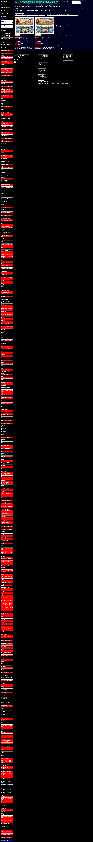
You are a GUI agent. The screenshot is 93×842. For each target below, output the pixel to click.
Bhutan (2, 109)
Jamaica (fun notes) (5, 374)
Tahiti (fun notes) (4, 719)
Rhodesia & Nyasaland (5, 619)
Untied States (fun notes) (6, 796)
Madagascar (3, 431)
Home (2, 4)
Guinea (2, 332)
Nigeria (2, 534)
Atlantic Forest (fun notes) (6, 70)
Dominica (3, 210)
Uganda (2, 755)
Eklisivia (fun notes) (5, 224)
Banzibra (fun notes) (5, 92)
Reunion (2, 611)
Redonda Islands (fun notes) (7, 596)
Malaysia (3, 439)
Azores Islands (4, 80)
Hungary (2, 345)
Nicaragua (3, 531)
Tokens (40, 78)
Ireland (2, 362)
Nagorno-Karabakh (5, 488)
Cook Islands (3, 190)
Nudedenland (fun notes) (6, 543)
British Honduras (4, 131)
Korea (2, 395)
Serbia (2, 663)
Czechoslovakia (4, 202)
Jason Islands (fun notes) (6, 377)
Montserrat (3, 471)
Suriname (3, 709)
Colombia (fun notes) (5, 178)
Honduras (3, 341)
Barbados (3, 93)
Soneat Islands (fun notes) (6, 680)
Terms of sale (3, 9)
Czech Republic (4, 201)
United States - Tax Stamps (6, 792)
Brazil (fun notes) (4, 123)
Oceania (2, 545)
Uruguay (2, 803)
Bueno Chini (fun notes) (6, 138)
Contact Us (3, 12)
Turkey (2, 752)
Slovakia (2, 670)
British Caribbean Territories (7, 126)
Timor (2, 731)
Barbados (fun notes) (5, 95)
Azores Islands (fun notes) (6, 81)
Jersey (2, 379)
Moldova (3, 465)
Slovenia (2, 674)
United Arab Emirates (5, 765)
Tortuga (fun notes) (5, 743)
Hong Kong (3, 343)
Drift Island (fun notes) (5, 215)
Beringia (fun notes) (5, 106)
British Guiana (4, 127)
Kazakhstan (3, 385)
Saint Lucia (3, 638)
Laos (2, 404)
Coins (39, 60)
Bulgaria (2, 140)
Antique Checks (41, 65)
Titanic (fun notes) (5, 732)
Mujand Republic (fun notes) (7, 483)
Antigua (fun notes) (5, 61)
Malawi (2, 433)
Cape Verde (3, 154)
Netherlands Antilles (5, 502)
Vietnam (2, 813)
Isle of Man (3, 365)
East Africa (3, 217)
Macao (2, 426)
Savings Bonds (41, 75)
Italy (2, 368)
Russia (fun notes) (4, 627)
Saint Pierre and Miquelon (6, 642)
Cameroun (3, 149)
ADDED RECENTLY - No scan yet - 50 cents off (6, 45)
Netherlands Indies (5, 509)
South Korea (3, 683)
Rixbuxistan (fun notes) (6, 620)
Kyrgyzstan (3, 401)
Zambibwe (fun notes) (5, 831)
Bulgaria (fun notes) (5, 141)
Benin (2, 104)
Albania (2, 49)
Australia (3, 73)
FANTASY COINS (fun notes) (7, 254)
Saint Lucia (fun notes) (5, 640)
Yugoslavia (3, 826)
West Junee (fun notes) (5, 819)
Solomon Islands (4, 675)
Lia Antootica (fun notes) (6, 414)
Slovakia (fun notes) (5, 672)
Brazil (2, 121)
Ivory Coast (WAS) (5, 371)
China (2, 170)
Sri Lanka (3, 695)
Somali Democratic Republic (7, 677)
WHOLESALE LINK (5, 840)
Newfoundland (4, 528)
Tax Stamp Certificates (43, 77)
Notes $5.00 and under (6, 33)
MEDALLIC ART (4, 457)
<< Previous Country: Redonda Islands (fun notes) (30, 15)
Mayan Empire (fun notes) (6, 456)
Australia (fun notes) (5, 75)
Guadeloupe (3, 325)
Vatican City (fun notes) (6, 810)
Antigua (2, 59)
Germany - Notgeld (5, 299)
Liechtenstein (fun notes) (6, 420)
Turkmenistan (4, 753)
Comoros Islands (4, 180)
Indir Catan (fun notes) (5, 352)
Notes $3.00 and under (6, 36)
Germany (3, 294)
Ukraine (2, 757)
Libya (2, 417)
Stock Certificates (42, 68)
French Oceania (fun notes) (6, 273)
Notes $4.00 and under (6, 35)
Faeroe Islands (4, 248)
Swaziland (3, 711)
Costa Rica (3, 192)
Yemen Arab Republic (5, 823)
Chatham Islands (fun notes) (7, 167)
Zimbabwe (3, 835)
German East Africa (5, 290)
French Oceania (4, 271)
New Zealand (3, 524)
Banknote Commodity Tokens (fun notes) (5, 90)
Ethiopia (2, 241)
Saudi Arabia (3, 656)
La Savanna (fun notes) (5, 403)
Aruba (2, 67)
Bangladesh (3, 88)
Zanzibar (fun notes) (5, 832)
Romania (2, 622)
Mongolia (3, 468)
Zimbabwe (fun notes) (5, 837)
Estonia (2, 239)
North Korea (3, 537)
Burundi (2, 146)
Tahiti (2, 717)
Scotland (2, 658)
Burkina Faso (3, 143)
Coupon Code (67, 2)
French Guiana (4, 266)
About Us (3, 10)
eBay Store (16, 59)
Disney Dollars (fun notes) (6, 207)
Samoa (2, 649)
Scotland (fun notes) (5, 660)
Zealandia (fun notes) (5, 834)
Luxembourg (3, 425)
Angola (2, 55)
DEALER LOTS (4, 204)
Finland (2, 260)
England (2, 230)
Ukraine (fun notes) (5, 758)
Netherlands (3, 499)
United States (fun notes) (6, 771)
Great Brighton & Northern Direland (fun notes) (6, 309)
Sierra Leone (3, 666)
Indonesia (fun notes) (5, 355)
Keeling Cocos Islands (5, 387)
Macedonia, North (5, 429)
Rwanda (2, 631)
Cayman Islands (4, 158)
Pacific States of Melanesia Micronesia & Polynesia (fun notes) (7, 552)
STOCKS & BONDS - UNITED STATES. (5, 703)
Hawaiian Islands (4, 338)
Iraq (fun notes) (4, 360)
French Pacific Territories (6, 274)
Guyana (2, 335)
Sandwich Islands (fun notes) (7, 651)
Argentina (3, 64)
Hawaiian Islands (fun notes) (7, 340)
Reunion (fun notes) (5, 613)
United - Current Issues (6, 764)
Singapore (3, 669)
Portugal (2, 584)
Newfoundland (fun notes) (6, 529)
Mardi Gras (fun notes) (5, 447)
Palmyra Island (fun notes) (6, 558)
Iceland (2, 349)
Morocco (3, 476)
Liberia (2, 415)
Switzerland (3, 714)
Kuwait (2, 400)
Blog (2, 5)
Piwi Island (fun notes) (5, 577)
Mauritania (3, 453)
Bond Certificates (42, 69)
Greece (2, 317)
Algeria (2, 52)
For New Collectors (5, 13)
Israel (2, 366)
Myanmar (3, 486)
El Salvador (3, 229)
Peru (2, 568)
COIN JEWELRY (4, 175)
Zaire (2, 828)
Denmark (3, 206)
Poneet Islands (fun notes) (6, 582)
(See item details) (18, 37)
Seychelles (3, 664)
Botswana (3, 120)
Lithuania (3, 422)
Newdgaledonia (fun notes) (6, 526)
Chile (2, 169)
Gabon (2, 280)
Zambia (2, 829)
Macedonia (3, 428)
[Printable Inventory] (19, 13)
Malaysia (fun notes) (5, 437)
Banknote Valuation (67, 58)
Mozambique (4, 480)
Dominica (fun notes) (5, 212)
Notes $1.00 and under (6, 39)
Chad (2, 166)
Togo (2, 734)
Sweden (2, 712)
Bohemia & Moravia (5, 112)
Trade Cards (41, 80)
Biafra (2, 111)
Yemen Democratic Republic (7, 825)
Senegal (2, 661)
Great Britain (3, 311)
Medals (40, 72)
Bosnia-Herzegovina (5, 118)
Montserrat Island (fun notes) (7, 474)
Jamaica (2, 373)
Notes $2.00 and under (6, 38)
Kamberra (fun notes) (5, 384)
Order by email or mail (5, 7)
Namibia (2, 491)
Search (66, 1)
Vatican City (3, 808)
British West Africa (5, 135)
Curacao (2, 196)
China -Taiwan (4, 172)
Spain (2, 690)
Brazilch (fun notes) (5, 124)
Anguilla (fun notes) (5, 56)
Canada (2, 152)
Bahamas (3, 83)
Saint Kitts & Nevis (5, 634)
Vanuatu (2, 807)
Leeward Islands (4, 409)
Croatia (2, 193)
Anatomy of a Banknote (68, 54)
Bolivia (2, 117)
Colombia (3, 177)
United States (4, 770)
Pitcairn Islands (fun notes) (6, 576)
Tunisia (2, 750)
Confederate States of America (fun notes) (5, 185)
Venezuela (3, 811)
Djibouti (2, 209)
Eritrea (2, 238)
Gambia (2, 284)
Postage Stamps (41, 74)
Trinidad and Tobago (5, 746)
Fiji (1, 258)
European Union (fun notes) (6, 244)
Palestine (3, 556)
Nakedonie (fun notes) (5, 490)
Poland (2, 579)
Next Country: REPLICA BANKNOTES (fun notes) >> (62, 15)
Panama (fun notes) (5, 561)
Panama (2, 559)
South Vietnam (4, 689)
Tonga (2, 738)
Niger (2, 532)
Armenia (2, 66)
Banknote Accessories (43, 62)
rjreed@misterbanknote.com (23, 54)
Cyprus (2, 199)
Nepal (2, 497)
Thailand (2, 729)
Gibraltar (3, 304)
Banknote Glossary (67, 55)
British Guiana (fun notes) (6, 129)
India (2, 351)
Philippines (3, 573)
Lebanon (2, 407)
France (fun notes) (4, 265)
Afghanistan (3, 47)
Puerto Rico (3, 591)
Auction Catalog (42, 70)
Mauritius (3, 454)
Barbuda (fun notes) (5, 97)
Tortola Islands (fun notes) (6, 741)
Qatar (2, 594)
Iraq (1, 359)
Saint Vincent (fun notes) (6, 647)
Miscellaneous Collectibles (44, 66)
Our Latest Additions (5, 32)
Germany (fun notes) (5, 296)
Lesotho (2, 412)
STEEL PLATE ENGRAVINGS (4, 697)
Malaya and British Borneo (6, 436)
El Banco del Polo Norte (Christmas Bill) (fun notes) (6, 227)
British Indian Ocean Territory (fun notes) (5, 133)
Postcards (40, 63)
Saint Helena (3, 633)
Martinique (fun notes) (5, 451)
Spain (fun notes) (4, 692)
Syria (2, 716)
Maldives (3, 440)
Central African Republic (6, 160)
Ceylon (2, 163)
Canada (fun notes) (5, 150)
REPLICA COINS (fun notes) (7, 603)
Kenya (2, 388)
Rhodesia (3, 617)
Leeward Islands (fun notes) (6, 411)
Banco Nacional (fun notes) (6, 86)
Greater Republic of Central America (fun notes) (7, 315)
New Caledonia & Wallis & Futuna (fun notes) (6, 518)
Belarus (2, 98)
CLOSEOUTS (3, 174)
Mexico (2, 459)
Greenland (3, 320)
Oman (2, 546)
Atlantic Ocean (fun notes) (6, 72)
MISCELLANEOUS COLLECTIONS (5, 463)
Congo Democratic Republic (7, 187)
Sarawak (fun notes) (5, 655)
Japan (2, 376)
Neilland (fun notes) (5, 495)
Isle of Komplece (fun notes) (7, 363)
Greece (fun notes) (5, 318)
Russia (2, 625)
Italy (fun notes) (4, 370)
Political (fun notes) (5, 580)
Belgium (2, 101)
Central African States (5, 161)
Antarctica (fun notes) (5, 58)
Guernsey (3, 331)
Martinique (3, 450)
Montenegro (3, 470)
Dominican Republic (5, 213)
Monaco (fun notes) (5, 466)
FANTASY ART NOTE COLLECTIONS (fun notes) (6, 252)
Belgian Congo (4, 100)
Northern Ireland (4, 540)
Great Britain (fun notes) (6, 313)
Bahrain (2, 84)
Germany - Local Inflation (6, 298)
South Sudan (3, 687)
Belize (2, 103)
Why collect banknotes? (68, 60)
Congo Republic (4, 188)
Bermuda (3, 108)
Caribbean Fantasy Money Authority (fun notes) (6, 156)
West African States (5, 814)
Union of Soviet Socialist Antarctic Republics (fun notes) (6, 761)
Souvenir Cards (41, 76)
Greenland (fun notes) (5, 322)
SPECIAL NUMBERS (5, 694)
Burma (2, 144)
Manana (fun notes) (5, 445)
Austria (2, 77)
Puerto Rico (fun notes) (6, 593)
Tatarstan (3, 723)
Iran (1, 357)
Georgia (2, 286)
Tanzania (2, 722)
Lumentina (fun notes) (5, 423)
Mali (2, 442)
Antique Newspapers (43, 81)
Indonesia (3, 354)
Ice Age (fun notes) (5, 348)
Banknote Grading (67, 56)
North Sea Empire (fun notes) (7, 539)
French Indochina (4, 269)
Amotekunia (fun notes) (6, 53)
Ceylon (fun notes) (4, 164)
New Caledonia (4, 516)
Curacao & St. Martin (5, 198)
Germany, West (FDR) (5, 301)
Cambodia (3, 147)
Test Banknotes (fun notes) (6, 728)
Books (39, 71)
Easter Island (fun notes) (6, 220)
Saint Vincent (3, 646)
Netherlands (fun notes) (6, 500)
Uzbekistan (3, 805)
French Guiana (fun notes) (6, 268)
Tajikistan (3, 720)
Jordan (2, 381)
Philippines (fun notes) (5, 574)
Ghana (2, 302)
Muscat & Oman (4, 485)
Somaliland (3, 678)
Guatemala (3, 329)
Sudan (2, 708)
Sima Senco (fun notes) (5, 667)
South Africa (3, 681)
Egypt (2, 223)
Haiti (2, 337)
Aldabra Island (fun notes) (6, 50)
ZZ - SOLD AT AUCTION (6, 839)
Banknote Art (41, 64)
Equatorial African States (6, 232)
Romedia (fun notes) (5, 624)
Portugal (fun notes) (5, 585)
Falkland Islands (4, 250)
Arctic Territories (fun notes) (7, 63)
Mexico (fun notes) (5, 461)
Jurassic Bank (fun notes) (6, 382)
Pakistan (2, 555)
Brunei (2, 136)
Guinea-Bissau (4, 334)
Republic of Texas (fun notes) (7, 607)
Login (2, 18)
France (2, 263)
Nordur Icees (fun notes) (6, 535)
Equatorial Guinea (4, 233)
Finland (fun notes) (5, 262)
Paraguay (3, 567)
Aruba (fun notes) (4, 69)
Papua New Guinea (5, 565)
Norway (2, 542)
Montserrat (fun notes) (6, 473)
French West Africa (5, 276)
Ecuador (2, 221)
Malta (2, 443)
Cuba (2, 195)
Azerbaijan (3, 78)
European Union (4, 242)
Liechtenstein (3, 418)
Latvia (2, 406)
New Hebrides (4, 520)
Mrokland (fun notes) (5, 482)
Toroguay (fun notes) (5, 740)
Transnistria (3, 744)
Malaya (2, 434)
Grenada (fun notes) (5, 323)
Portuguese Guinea (5, 587)
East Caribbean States (5, 218)
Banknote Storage (67, 57)
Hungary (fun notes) (5, 346)
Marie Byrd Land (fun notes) (7, 448)
